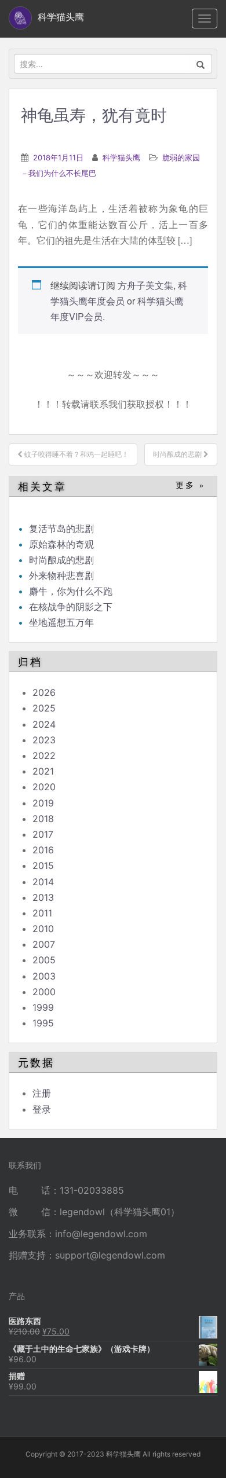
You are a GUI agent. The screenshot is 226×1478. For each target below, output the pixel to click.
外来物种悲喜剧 (61, 575)
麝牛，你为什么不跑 (70, 591)
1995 (43, 1023)
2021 (43, 771)
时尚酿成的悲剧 (61, 560)
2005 (44, 960)
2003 (44, 976)
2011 (42, 913)
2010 (43, 928)
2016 (43, 850)
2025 (44, 708)
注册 (41, 1093)
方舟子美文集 (145, 285)
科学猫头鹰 (121, 157)
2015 (43, 865)
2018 (43, 818)
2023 (44, 740)
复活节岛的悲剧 (61, 528)
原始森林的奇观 (61, 544)
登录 (41, 1109)
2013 (43, 897)
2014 (43, 881)
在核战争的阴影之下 (70, 607)
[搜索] (200, 64)
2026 (44, 692)
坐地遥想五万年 (61, 622)
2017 (42, 834)
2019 (43, 803)
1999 (43, 1007)
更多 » (190, 485)
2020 (44, 787)
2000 (44, 991)
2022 (44, 755)
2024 (44, 724)
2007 (43, 944)
